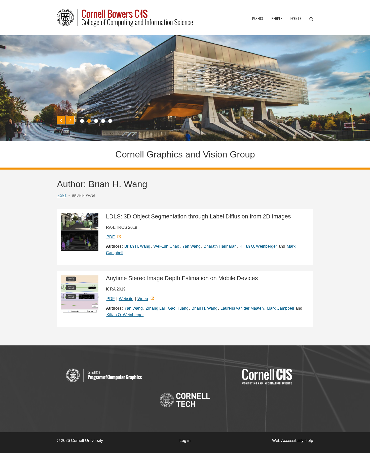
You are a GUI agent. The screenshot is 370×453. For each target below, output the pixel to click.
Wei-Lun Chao (166, 246)
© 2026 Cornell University (80, 440)
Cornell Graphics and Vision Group (185, 154)
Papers (257, 18)
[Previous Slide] (61, 120)
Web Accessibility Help (292, 440)
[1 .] (82, 120)
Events (296, 18)
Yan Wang (191, 246)
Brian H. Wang (137, 246)
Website (126, 299)
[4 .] (103, 120)
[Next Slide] (70, 120)
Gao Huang (178, 308)
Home (61, 196)
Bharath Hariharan (220, 246)
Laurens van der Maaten (242, 308)
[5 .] (110, 120)
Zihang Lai (155, 308)
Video (142, 299)
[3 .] (96, 120)
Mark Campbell (280, 308)
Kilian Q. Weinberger (258, 246)
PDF (110, 237)
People (277, 18)
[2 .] (89, 120)
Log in (185, 440)
